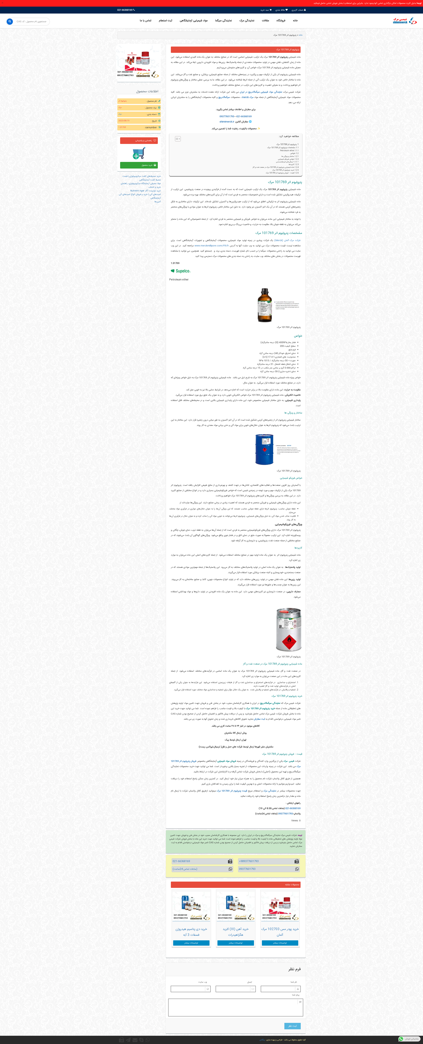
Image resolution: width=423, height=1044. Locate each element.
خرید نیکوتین (187, 772)
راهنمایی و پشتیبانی (143, 140)
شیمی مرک (289, 761)
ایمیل (249, 982)
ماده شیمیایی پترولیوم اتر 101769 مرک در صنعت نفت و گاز (273, 167)
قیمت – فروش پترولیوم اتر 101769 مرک (280, 173)
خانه (295, 20)
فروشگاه (281, 20)
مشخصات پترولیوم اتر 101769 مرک (281, 147)
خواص (292, 153)
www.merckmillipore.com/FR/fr (211, 246)
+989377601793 (249, 861)
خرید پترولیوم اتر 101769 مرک (283, 170)
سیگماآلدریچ (224, 97)
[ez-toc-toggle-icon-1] (176, 139)
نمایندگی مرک (246, 20)
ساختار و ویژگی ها (287, 156)
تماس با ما (145, 20)
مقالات (265, 20)
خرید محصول (147, 165)
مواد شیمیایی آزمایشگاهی (194, 20)
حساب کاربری (298, 10)
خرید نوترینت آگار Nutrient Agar (145, 191)
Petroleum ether (287, 150)
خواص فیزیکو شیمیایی (286, 159)
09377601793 (227, 117)
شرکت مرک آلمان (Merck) (287, 240)
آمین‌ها (157, 202)
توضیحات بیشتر (280, 943)
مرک (120, 114)
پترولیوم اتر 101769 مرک (286, 144)
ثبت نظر (292, 1026)
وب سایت (202, 982)
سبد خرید (264, 10)
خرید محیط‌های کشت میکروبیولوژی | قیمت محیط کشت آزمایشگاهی (141, 178)
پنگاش (262, 1040)
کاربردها (291, 164)
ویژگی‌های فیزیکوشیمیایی (284, 162)
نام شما (294, 982)
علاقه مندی (280, 10)
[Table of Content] (178, 138)
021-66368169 (244, 117)
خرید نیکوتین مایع (191, 784)
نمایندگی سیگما (223, 20)
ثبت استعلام (165, 20)
